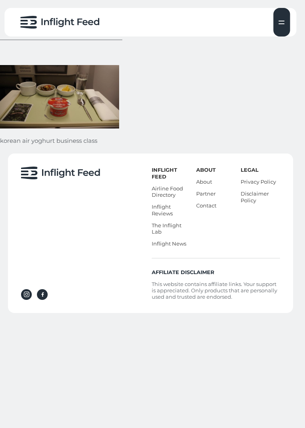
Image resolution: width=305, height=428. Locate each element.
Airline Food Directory (167, 191)
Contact (206, 205)
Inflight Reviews (162, 210)
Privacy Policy (258, 181)
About (204, 181)
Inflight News (169, 243)
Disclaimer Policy (255, 196)
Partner (206, 193)
